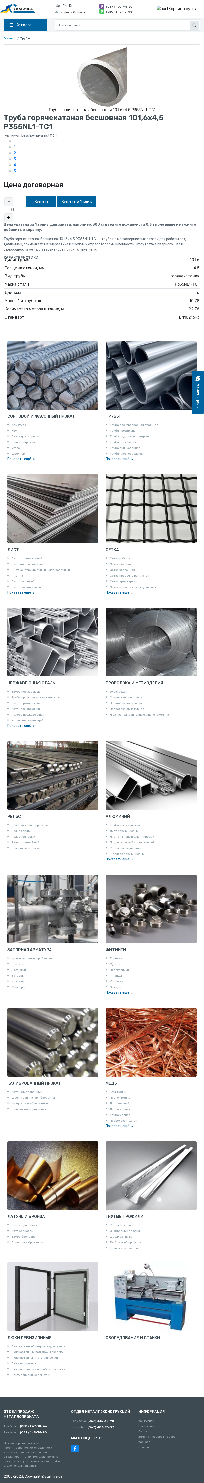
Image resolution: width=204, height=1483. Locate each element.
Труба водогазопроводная (129, 436)
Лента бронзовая (24, 1225)
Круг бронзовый (23, 1231)
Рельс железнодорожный (30, 825)
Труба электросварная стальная (134, 425)
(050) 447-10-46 (119, 11)
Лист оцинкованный (26, 587)
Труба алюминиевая (125, 825)
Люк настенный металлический (35, 1357)
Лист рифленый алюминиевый (132, 836)
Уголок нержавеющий (27, 720)
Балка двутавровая (26, 436)
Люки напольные (24, 1363)
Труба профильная (123, 430)
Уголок (16, 448)
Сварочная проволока (126, 697)
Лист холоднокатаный (28, 564)
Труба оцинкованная (125, 448)
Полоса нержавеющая (28, 714)
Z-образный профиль (125, 1242)
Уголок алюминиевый (125, 848)
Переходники (119, 970)
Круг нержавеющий (26, 709)
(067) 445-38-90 (33, 1432)
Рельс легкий (21, 831)
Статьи (143, 1447)
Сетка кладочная (122, 570)
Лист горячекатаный (27, 558)
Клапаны (18, 981)
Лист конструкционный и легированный (41, 570)
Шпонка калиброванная (29, 1109)
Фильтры (18, 987)
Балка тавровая (23, 442)
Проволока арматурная (127, 709)
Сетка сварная (121, 564)
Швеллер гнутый (122, 1236)
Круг (15, 430)
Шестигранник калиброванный (34, 1097)
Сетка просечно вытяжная (129, 575)
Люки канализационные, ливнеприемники (140, 714)
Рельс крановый (23, 836)
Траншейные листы (124, 1248)
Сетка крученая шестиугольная (133, 587)
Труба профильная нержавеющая (36, 697)
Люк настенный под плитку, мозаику (38, 1346)
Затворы (18, 975)
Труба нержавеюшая (27, 691)
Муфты (115, 964)
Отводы (115, 987)
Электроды (118, 691)
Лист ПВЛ (19, 575)
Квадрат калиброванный (30, 1103)
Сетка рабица (120, 558)
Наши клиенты (148, 1426)
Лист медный (119, 1103)
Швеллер (18, 453)
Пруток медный (121, 1097)
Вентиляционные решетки (31, 1375)
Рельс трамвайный (25, 842)
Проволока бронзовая (28, 1242)
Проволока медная (123, 1120)
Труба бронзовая (24, 1236)
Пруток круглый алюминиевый (132, 842)
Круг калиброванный (27, 1092)
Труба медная (120, 1115)
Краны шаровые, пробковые (32, 958)
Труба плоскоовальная (127, 453)
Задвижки (19, 970)
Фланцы (116, 975)
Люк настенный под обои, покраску (37, 1352)
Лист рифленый (23, 581)
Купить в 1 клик (76, 201)
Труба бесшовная (123, 442)
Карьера (144, 1442)
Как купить (146, 1421)
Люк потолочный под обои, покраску (38, 1369)
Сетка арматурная (123, 581)
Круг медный (119, 1092)
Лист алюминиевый (124, 831)
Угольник (116, 981)
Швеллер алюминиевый (127, 854)
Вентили (18, 964)
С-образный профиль (125, 1231)
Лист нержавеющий (26, 703)
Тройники (117, 958)
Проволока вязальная (126, 703)
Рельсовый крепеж (25, 848)
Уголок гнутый (120, 1225)
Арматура (19, 425)
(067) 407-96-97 (119, 6)
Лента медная (120, 1109)
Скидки (143, 1431)
